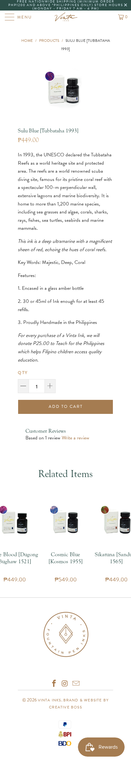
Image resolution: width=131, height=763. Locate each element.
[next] (99, 88)
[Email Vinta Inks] (76, 684)
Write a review (75, 438)
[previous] (27, 88)
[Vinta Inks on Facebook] (54, 684)
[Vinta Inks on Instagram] (65, 684)
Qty (23, 373)
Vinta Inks (49, 700)
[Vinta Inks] (65, 17)
